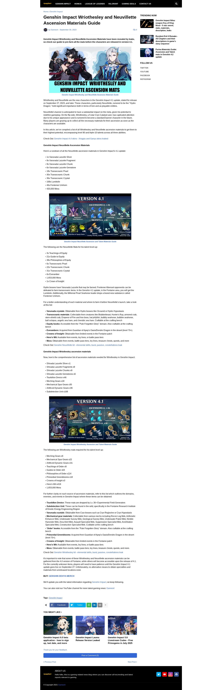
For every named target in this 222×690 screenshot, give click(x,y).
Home (45, 11)
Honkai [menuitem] (77, 4)
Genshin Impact (56, 11)
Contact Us (164, 687)
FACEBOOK (145, 75)
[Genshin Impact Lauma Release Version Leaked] (90, 625)
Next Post (132, 662)
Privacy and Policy (149, 687)
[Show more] (105, 605)
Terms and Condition (118, 687)
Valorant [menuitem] (113, 4)
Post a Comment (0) (90, 655)
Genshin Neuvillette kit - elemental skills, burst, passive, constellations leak (88, 345)
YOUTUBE (144, 72)
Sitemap (175, 687)
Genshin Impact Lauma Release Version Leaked (88, 639)
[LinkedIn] (94, 605)
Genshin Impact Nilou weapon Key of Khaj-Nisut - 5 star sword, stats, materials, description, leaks (165, 25)
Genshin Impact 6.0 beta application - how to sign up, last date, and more (56, 640)
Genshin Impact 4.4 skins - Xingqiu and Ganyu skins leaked (81, 139)
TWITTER (144, 68)
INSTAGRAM (145, 79)
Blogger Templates (113, 685)
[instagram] (170, 674)
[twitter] (158, 674)
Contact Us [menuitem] (145, 4)
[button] (176, 3)
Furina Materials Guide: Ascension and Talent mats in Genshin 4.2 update (166, 53)
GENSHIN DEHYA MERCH (61, 576)
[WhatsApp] (88, 605)
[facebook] (176, 674)
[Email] (100, 605)
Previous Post (50, 662)
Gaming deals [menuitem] (129, 4)
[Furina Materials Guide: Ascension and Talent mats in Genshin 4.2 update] (147, 52)
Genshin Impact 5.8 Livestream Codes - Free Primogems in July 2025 (120, 640)
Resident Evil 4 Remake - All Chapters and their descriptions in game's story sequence (167, 40)
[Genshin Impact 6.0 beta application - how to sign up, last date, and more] (57, 625)
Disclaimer (134, 687)
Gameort (110, 588)
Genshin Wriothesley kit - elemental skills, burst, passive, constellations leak (88, 552)
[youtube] (164, 674)
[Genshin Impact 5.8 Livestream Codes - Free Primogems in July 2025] (122, 625)
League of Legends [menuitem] (95, 4)
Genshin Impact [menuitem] (63, 4)
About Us (103, 687)
